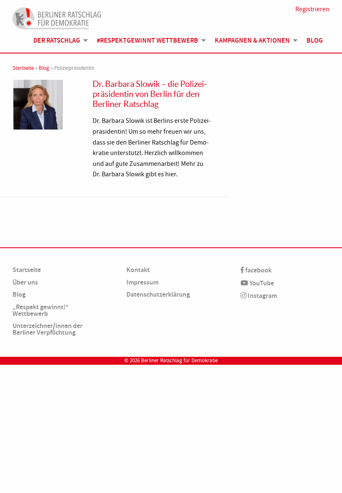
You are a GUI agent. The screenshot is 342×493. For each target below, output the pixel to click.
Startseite (23, 68)
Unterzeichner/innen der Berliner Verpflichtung (48, 329)
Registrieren (312, 9)
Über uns (25, 282)
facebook (258, 270)
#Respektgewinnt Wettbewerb (147, 40)
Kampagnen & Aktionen (252, 40)
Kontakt (138, 269)
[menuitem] (58, 40)
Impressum (142, 282)
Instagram (261, 295)
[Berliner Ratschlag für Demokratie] (57, 17)
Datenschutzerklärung (158, 294)
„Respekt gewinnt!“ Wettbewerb (41, 310)
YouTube (261, 283)
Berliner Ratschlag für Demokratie (179, 360)
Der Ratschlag (56, 40)
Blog (315, 40)
